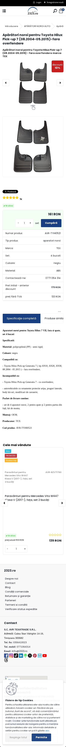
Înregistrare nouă (55, 2)
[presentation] (6, 82)
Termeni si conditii (16, 604)
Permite (41, 737)
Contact (10, 583)
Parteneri (10, 600)
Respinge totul (18, 737)
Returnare (17, 596)
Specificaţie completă (21, 318)
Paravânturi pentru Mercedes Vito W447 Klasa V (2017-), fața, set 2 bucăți (31, 498)
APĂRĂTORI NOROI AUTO (37, 26)
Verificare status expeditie (21, 609)
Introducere (11, 26)
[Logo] (33, 11)
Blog (7, 587)
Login (38, 2)
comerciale (17, 591)
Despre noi (11, 578)
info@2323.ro (19, 651)
